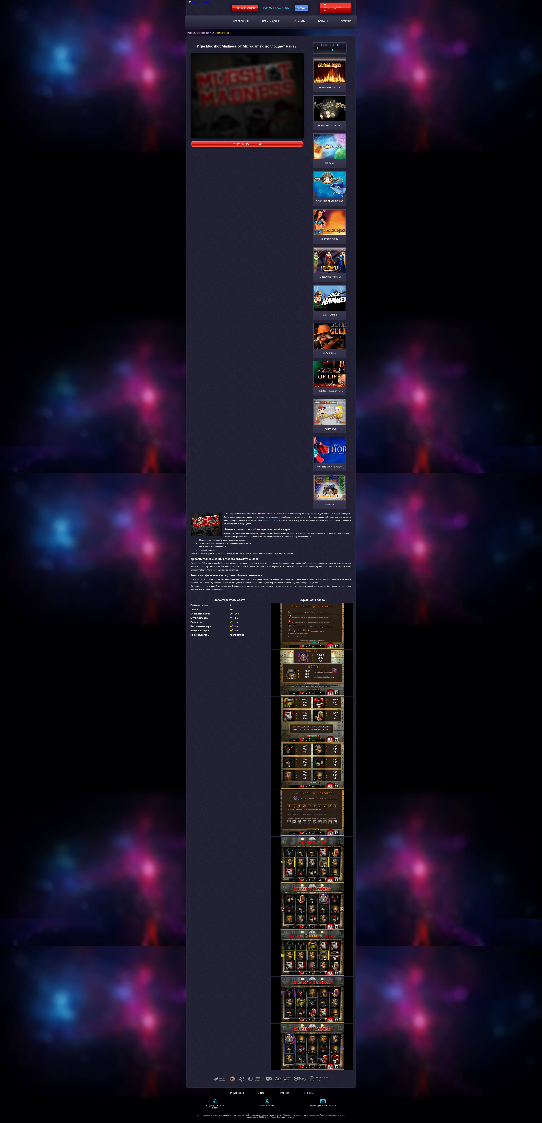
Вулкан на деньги (270, 520)
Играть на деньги (247, 144)
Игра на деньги (271, 21)
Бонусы (323, 21)
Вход (301, 7)
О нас (261, 1093)
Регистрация (245, 7)
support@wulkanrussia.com (323, 1105)
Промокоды (236, 1093)
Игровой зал (241, 21)
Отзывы (308, 1093)
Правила (284, 1093)
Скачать (299, 21)
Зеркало (346, 21)
